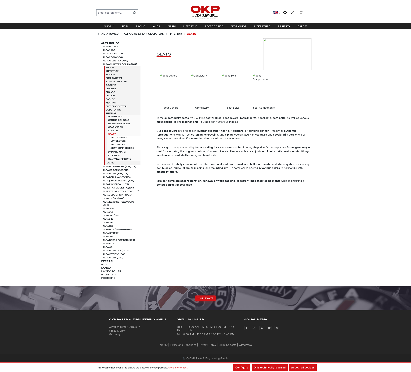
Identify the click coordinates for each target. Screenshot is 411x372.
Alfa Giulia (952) (113, 258)
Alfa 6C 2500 (111, 46)
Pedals (110, 95)
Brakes (110, 92)
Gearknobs (115, 127)
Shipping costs (227, 344)
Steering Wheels (119, 123)
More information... (178, 367)
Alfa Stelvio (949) (114, 254)
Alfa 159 (108, 236)
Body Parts (113, 110)
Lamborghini (111, 271)
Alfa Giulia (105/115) (115, 173)
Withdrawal (245, 344)
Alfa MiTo (109, 243)
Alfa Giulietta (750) (115, 61)
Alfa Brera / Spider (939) (119, 240)
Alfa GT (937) (111, 233)
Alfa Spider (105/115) (116, 170)
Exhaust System (116, 81)
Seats (112, 134)
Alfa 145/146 (111, 215)
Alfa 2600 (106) (113, 57)
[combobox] (113, 12)
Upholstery (118, 141)
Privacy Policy (207, 344)
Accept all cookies (303, 367)
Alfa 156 (108, 226)
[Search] (134, 12)
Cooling (111, 85)
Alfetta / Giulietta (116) (118, 188)
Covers (113, 130)
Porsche (108, 278)
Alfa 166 (108, 212)
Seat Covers (118, 137)
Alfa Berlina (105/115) (117, 177)
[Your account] (293, 12)
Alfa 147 (108, 219)
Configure (241, 367)
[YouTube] (269, 327)
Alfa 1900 (109, 50)
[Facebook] (246, 327)
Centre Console (118, 120)
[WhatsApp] (276, 327)
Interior (111, 113)
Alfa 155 (108, 222)
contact (205, 298)
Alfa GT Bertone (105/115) (119, 166)
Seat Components (122, 148)
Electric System (116, 106)
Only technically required (270, 367)
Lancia (106, 267)
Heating (111, 103)
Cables (110, 99)
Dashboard (115, 116)
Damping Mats (117, 152)
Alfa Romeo (110, 43)
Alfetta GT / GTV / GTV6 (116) (121, 191)
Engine (110, 67)
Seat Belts (117, 144)
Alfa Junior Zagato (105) (118, 181)
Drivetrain (112, 71)
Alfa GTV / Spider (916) (117, 229)
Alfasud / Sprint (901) (117, 195)
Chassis (111, 88)
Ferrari (107, 261)
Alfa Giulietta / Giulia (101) (120, 64)
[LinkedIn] (261, 327)
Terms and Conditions (183, 344)
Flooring (114, 155)
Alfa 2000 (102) (113, 53)
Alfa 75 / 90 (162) (113, 198)
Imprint (163, 344)
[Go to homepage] (205, 12)
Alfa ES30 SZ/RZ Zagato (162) (118, 203)
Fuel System (114, 78)
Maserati (108, 274)
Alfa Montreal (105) (116, 184)
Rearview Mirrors (119, 159)
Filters (110, 74)
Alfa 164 (108, 208)
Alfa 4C (107, 247)
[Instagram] (254, 327)
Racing (110, 163)
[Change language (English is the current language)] (276, 12)
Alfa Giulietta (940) (115, 250)
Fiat (104, 264)
